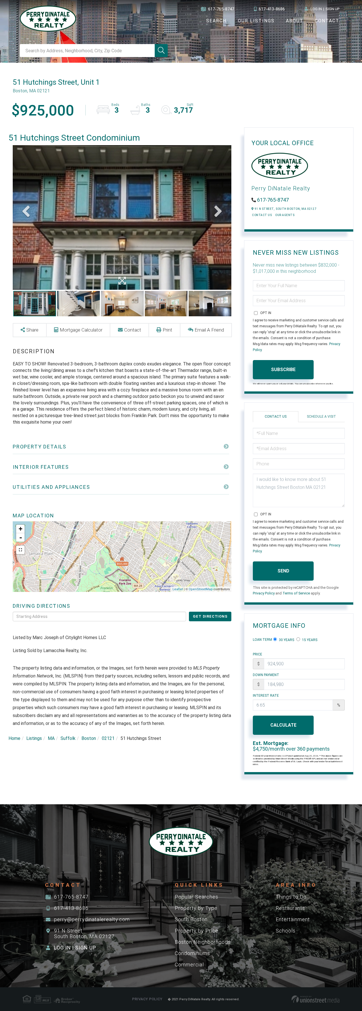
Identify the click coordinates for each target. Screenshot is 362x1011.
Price (257, 654)
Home (14, 738)
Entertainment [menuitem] (293, 919)
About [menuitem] (294, 20)
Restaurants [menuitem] (290, 908)
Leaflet (178, 589)
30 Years (286, 640)
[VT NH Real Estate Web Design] (315, 999)
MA (51, 738)
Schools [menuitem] (286, 931)
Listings (34, 738)
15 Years (309, 640)
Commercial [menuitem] (189, 965)
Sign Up (332, 9)
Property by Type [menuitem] (196, 908)
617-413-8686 (272, 9)
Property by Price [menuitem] (196, 931)
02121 (108, 738)
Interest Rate (266, 696)
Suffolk (68, 738)
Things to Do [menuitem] (291, 897)
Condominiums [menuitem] (192, 953)
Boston (88, 738)
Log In (316, 9)
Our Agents (284, 215)
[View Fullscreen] (20, 550)
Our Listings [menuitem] (256, 20)
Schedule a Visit (321, 417)
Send (283, 571)
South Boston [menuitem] (191, 919)
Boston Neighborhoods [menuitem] (203, 942)
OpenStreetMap (201, 589)
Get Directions (210, 616)
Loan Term (262, 640)
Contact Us (262, 215)
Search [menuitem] (216, 20)
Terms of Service (296, 593)
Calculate (283, 725)
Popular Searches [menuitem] (196, 897)
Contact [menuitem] (327, 20)
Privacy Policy (264, 593)
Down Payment (266, 675)
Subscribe (283, 369)
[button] (161, 50)
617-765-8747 (221, 9)
